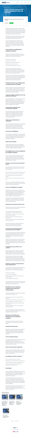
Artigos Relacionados (5, 392)
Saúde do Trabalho (5, 400)
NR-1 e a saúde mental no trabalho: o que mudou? (6, 416)
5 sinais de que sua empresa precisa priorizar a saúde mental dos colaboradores (5, 403)
